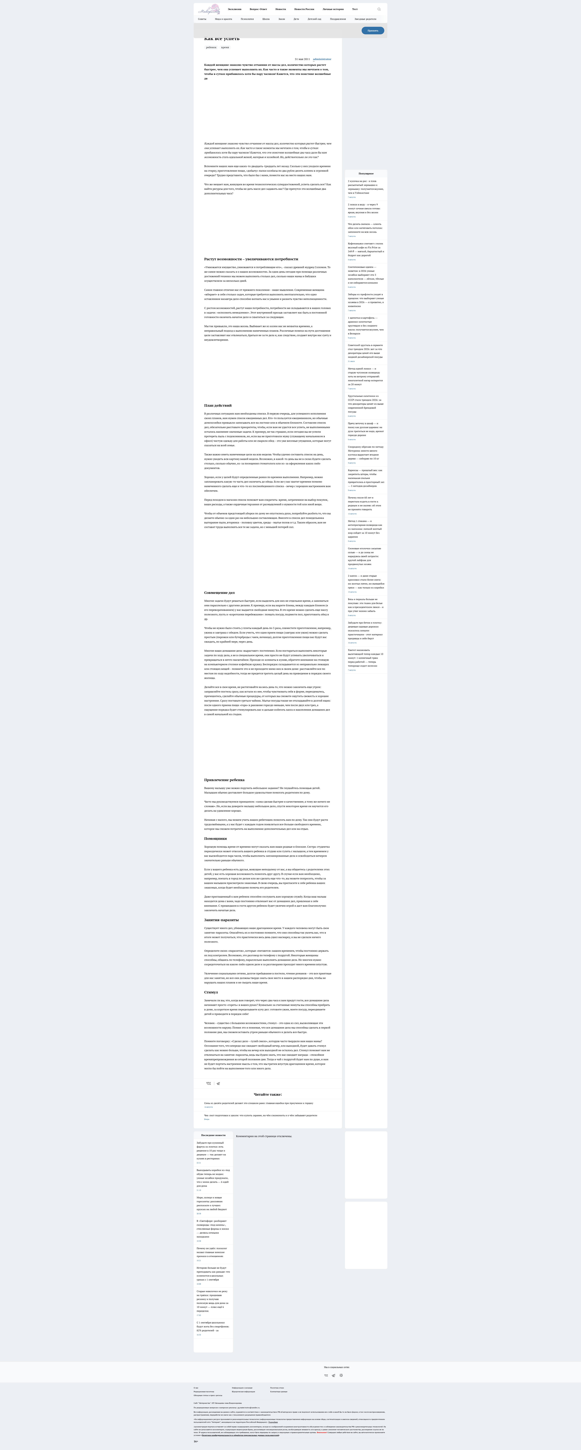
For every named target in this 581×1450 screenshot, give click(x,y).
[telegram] (219, 1083)
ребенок (211, 47)
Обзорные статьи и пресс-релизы (208, 1395)
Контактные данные (278, 1391)
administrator (322, 59)
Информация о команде (242, 1388)
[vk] (209, 1083)
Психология (247, 19)
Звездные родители (365, 19)
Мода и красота (223, 19)
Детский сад (314, 19)
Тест (355, 9)
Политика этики (277, 1388)
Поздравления (338, 19)
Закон (282, 19)
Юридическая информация (243, 1391)
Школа (266, 19)
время (225, 47)
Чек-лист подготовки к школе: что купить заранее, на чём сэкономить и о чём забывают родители (260, 1117)
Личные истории (333, 9)
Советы (202, 19)
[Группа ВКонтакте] (326, 1375)
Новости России (304, 9)
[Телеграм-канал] (333, 1375)
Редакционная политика (204, 1391)
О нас (196, 1388)
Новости (281, 9)
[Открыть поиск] (379, 9)
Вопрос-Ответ (258, 9)
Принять (373, 30)
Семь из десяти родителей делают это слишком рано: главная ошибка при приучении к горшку (258, 1105)
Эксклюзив (234, 9)
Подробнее (273, 1422)
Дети (296, 19)
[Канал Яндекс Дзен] (341, 1375)
